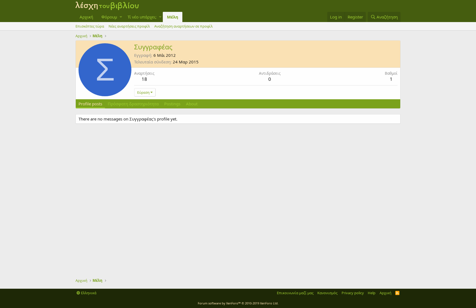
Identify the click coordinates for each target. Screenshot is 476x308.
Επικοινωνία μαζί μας (295, 292)
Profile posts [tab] (90, 103)
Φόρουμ (109, 17)
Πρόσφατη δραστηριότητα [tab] (133, 103)
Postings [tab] (172, 103)
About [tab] (192, 103)
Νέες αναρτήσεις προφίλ (129, 26)
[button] (120, 17)
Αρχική (86, 17)
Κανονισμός (327, 292)
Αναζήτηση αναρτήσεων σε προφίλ (183, 26)
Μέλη (172, 17)
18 (144, 79)
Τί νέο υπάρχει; (142, 17)
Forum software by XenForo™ (238, 303)
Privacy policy (353, 292)
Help (371, 292)
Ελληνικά (88, 292)
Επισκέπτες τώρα (89, 26)
